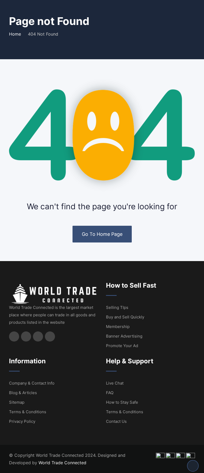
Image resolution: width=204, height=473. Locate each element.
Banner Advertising (124, 336)
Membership (118, 326)
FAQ (109, 392)
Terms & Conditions (27, 411)
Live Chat (115, 383)
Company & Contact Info (31, 383)
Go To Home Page (102, 234)
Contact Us (116, 421)
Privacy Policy (22, 421)
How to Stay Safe (122, 402)
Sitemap (16, 402)
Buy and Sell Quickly (125, 316)
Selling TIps (117, 307)
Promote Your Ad (122, 345)
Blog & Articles (23, 392)
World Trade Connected (62, 462)
